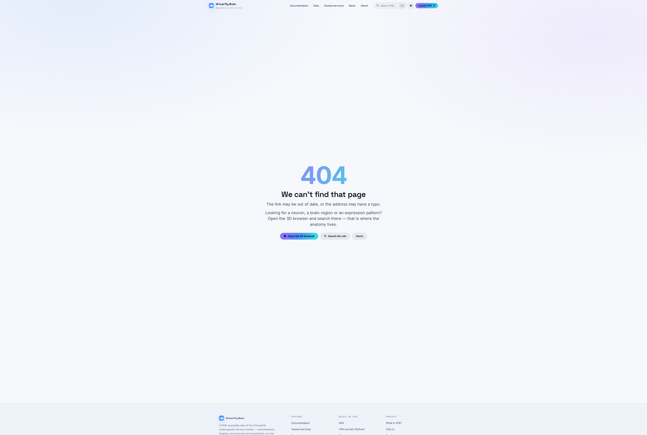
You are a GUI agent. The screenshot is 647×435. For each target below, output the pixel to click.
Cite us (390, 429)
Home (359, 236)
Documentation (299, 5)
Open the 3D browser (301, 236)
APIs (341, 423)
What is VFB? (394, 423)
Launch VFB (425, 5)
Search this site (337, 236)
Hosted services (334, 5)
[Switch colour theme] (411, 6)
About (364, 5)
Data (316, 5)
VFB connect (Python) (352, 429)
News (352, 5)
